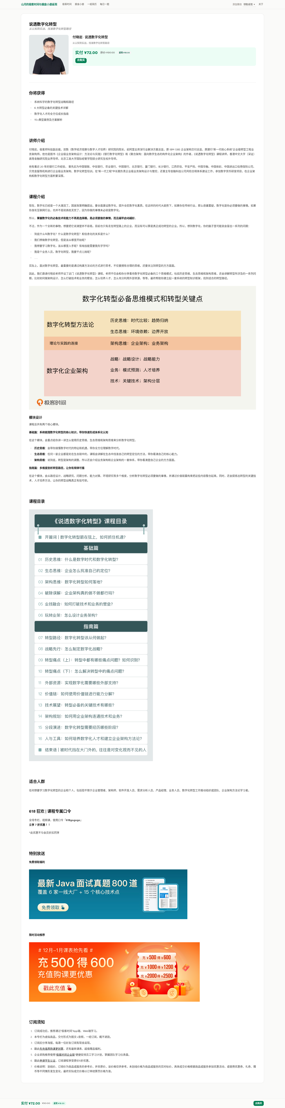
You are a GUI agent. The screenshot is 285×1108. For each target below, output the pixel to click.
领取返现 (249, 4)
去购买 (81, 60)
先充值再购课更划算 (51, 1048)
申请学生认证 (47, 1060)
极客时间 (67, 4)
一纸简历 (92, 4)
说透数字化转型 (43, 24)
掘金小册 (79, 4)
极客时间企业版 (65, 1054)
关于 (261, 4)
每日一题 (104, 4)
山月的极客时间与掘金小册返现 (39, 4)
